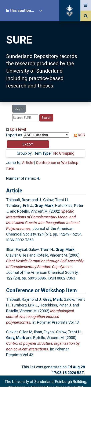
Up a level (17, 129)
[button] (28, 144)
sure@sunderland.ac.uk (51, 399)
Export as (14, 135)
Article (27, 162)
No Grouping (63, 153)
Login (18, 108)
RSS (81, 135)
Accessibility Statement (45, 422)
